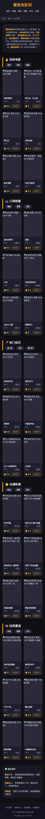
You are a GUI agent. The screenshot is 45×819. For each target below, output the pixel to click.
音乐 (20, 348)
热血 (9, 490)
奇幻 (27, 490)
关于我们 (9, 807)
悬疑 (9, 206)
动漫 (37, 11)
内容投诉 (36, 807)
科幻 (18, 65)
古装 (27, 206)
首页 (8, 11)
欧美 (18, 631)
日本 (27, 631)
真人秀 (9, 348)
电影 (20, 11)
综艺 (31, 11)
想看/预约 (15, 106)
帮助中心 (18, 807)
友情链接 (27, 807)
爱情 (18, 206)
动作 (9, 65)
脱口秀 (30, 348)
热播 (14, 11)
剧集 (25, 11)
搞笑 (18, 490)
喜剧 (27, 65)
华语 (9, 631)
